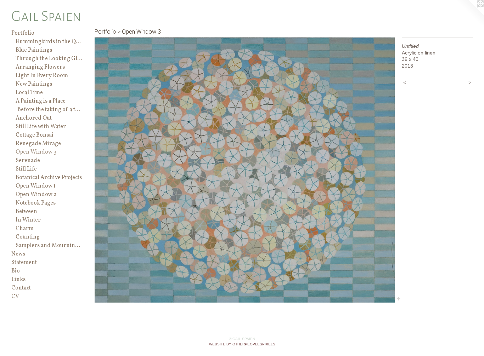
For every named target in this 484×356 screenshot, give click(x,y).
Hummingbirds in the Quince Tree (49, 42)
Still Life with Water (41, 127)
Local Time (29, 93)
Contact (21, 288)
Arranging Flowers (40, 67)
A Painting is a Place (41, 101)
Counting (28, 237)
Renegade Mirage (38, 144)
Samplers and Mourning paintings (49, 245)
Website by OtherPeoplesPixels (242, 344)
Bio (15, 271)
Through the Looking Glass (49, 59)
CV (15, 296)
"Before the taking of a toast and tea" (49, 110)
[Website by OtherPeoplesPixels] (470, 14)
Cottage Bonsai (35, 135)
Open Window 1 (36, 186)
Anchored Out (34, 118)
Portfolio (22, 33)
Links (18, 279)
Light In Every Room (42, 76)
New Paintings (34, 84)
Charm (25, 228)
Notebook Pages (36, 203)
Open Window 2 (36, 195)
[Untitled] (245, 170)
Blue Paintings (34, 50)
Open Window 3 (36, 152)
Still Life (26, 169)
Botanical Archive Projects (49, 178)
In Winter (28, 220)
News (18, 254)
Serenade (28, 161)
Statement (24, 262)
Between (26, 212)
